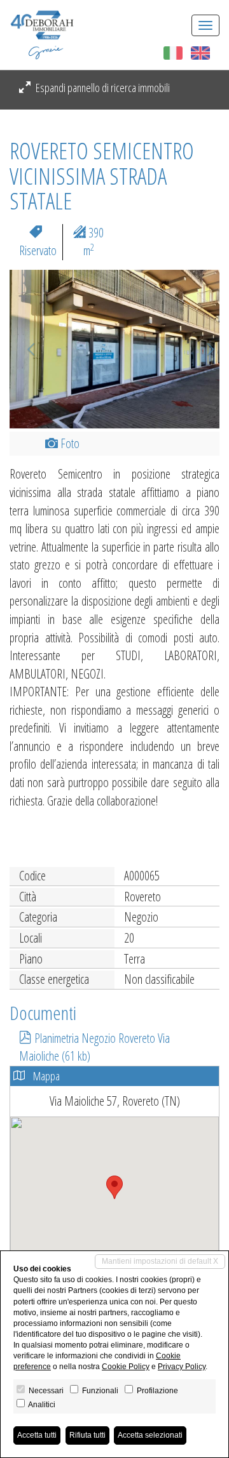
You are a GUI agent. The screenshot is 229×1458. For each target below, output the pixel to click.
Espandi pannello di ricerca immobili (102, 87)
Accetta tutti (37, 1435)
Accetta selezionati (150, 1435)
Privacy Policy (181, 1366)
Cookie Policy (125, 1366)
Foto (69, 443)
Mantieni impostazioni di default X (160, 1261)
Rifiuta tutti (87, 1435)
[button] (25, 349)
